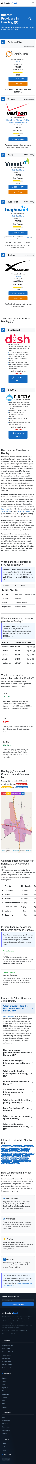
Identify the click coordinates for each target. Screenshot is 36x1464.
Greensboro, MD (6, 1154)
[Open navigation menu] (33, 3)
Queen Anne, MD (7, 1161)
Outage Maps (6, 1430)
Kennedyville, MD (7, 1156)
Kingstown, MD (24, 1151)
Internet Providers (7, 1345)
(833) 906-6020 (18, 79)
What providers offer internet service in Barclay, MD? (16, 1126)
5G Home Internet (21, 122)
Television (19, 120)
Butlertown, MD (23, 1158)
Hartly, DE (5, 1151)
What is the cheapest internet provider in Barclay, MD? (16, 1063)
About (4, 1443)
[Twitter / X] (8, 1459)
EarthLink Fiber (8, 590)
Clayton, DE (13, 1158)
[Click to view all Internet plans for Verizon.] (17, 109)
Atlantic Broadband (12, 902)
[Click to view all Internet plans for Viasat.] (17, 162)
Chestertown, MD (18, 1154)
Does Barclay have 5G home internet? (16, 1109)
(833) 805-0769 (18, 187)
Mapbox (9, 852)
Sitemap (4, 1433)
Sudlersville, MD (6, 1146)
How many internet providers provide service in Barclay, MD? (16, 1052)
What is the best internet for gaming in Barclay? (16, 1101)
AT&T (4, 1384)
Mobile (26, 120)
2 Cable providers (21, 784)
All (23, 794)
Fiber (18, 61)
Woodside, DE (6, 1163)
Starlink (5, 598)
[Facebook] (4, 1459)
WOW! (4, 1404)
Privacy (4, 1333)
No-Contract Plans (7, 1368)
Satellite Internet (7, 1365)
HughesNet (6, 606)
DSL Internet (6, 1358)
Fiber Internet (6, 1348)
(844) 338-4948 (18, 139)
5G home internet (24, 511)
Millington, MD (26, 1149)
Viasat (4, 602)
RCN (3, 1400)
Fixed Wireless (16, 794)
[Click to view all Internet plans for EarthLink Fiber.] (17, 53)
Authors (4, 1447)
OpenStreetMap (15, 850)
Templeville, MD (17, 1146)
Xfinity (4, 1381)
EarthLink (5, 1378)
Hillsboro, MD (17, 1161)
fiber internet (5, 509)
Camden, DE (15, 1163)
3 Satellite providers (22, 787)
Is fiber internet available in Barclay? (16, 1082)
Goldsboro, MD (14, 1151)
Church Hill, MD (28, 1146)
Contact (4, 1450)
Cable (4, 794)
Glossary (5, 1424)
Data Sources (6, 1427)
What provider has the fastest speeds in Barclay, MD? (15, 1073)
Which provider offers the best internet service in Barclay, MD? (15, 1008)
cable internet (6, 511)
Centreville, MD (29, 1154)
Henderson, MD (15, 1149)
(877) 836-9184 (18, 293)
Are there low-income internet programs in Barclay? (13, 1092)
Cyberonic (9, 915)
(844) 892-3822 (19, 379)
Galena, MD (25, 1156)
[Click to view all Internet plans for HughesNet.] (17, 208)
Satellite (15, 170)
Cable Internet (6, 1355)
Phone (11, 122)
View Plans (18, 84)
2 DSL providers (6, 787)
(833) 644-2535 (18, 233)
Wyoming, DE (27, 1161)
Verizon (5, 594)
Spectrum (5, 1388)
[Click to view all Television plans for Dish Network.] (18, 338)
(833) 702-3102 (19, 435)
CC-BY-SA (28, 850)
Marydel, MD (5, 1149)
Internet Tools (6, 1420)
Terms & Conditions (12, 1333)
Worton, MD (5, 1158)
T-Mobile (4, 1397)
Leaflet (3, 850)
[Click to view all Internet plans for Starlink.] (17, 265)
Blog (3, 1417)
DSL (12, 120)
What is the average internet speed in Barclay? (16, 1117)
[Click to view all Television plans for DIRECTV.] (18, 397)
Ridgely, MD (17, 1156)
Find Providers (19, 1304)
